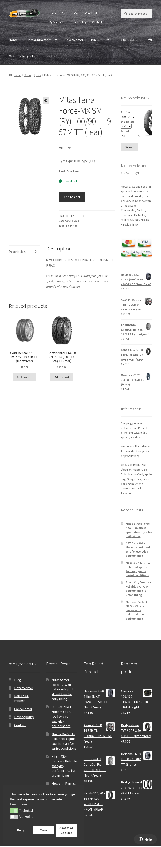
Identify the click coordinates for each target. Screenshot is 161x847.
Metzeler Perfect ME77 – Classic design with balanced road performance (136, 610)
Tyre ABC (97, 40)
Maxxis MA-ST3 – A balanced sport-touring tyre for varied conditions (138, 569)
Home (52, 13)
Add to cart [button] (24, 377)
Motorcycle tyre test (23, 56)
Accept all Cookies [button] (66, 830)
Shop (65, 13)
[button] (46, 100)
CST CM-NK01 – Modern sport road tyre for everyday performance (138, 549)
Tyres (37, 75)
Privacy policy (77, 22)
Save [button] (43, 830)
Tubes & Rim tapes (38, 40)
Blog (17, 680)
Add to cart (72, 197)
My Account (56, 22)
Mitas (74, 225)
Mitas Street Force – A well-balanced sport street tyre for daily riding (139, 530)
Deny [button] (20, 830)
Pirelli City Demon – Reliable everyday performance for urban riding (138, 588)
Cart (76, 13)
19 (67, 225)
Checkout (91, 13)
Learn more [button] (18, 804)
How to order (73, 40)
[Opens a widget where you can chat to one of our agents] (145, 839)
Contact (97, 22)
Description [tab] (17, 251)
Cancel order (23, 709)
